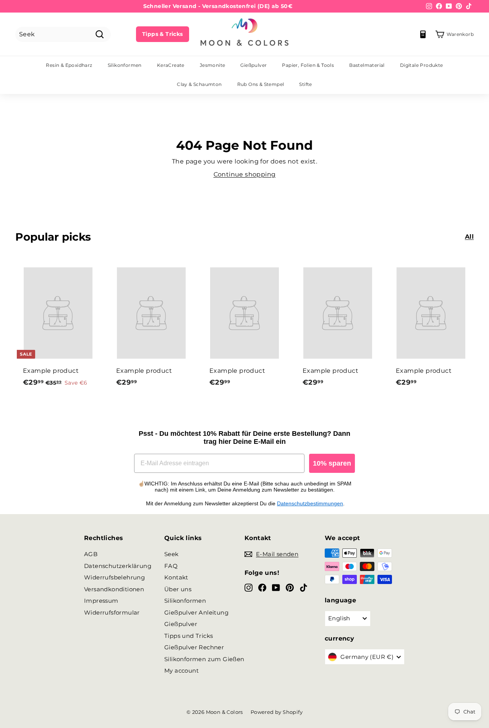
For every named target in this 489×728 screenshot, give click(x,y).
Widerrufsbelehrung (114, 577)
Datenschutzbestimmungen (310, 503)
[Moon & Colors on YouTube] (276, 587)
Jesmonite (212, 65)
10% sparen (332, 463)
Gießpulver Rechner (194, 647)
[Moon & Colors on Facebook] (262, 587)
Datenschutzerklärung (117, 565)
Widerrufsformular (112, 612)
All (469, 236)
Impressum (101, 600)
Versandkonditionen (114, 589)
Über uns (177, 589)
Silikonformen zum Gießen (204, 659)
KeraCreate (171, 65)
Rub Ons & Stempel (260, 84)
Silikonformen (125, 65)
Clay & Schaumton (199, 84)
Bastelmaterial (367, 65)
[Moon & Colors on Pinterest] (290, 587)
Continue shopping (245, 174)
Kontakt (176, 577)
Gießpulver (253, 65)
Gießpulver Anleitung (196, 612)
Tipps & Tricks (162, 34)
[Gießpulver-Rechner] (422, 34)
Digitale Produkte (421, 65)
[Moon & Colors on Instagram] (248, 587)
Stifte (305, 84)
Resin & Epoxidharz (69, 65)
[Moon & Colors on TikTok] (304, 587)
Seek (171, 554)
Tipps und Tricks (188, 635)
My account (181, 670)
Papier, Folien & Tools (308, 65)
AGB (90, 554)
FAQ (171, 565)
